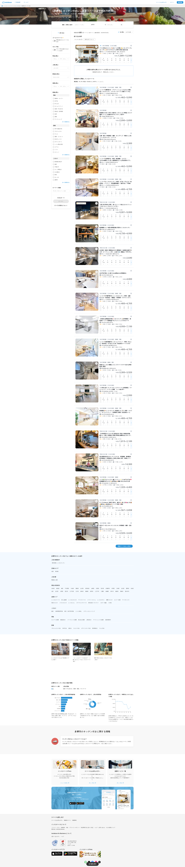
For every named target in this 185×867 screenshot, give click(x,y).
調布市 (82, 591)
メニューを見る (63, 782)
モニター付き (76, 628)
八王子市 (97, 591)
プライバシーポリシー (74, 827)
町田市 (91, 591)
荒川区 (102, 588)
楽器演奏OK (108, 619)
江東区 (117, 588)
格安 (52, 611)
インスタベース (6, 5)
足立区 (56, 591)
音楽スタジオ (54, 602)
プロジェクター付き (56, 628)
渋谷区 (53, 588)
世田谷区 (87, 588)
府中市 (112, 591)
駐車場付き (95, 628)
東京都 (19, 5)
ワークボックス (125, 599)
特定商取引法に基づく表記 (87, 827)
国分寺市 (127, 591)
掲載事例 (74, 820)
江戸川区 (72, 591)
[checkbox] (53, 98)
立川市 (77, 591)
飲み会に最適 (81, 619)
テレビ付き (101, 628)
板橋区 (107, 591)
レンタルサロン (101, 599)
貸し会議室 (64, 599)
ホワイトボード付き (86, 628)
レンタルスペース (55, 599)
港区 (62, 588)
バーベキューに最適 (72, 619)
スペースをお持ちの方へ (57, 820)
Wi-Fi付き (65, 628)
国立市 (66, 591)
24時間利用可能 (59, 611)
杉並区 (132, 588)
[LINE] (85, 862)
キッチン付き (13, 5)
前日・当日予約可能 (69, 611)
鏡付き (70, 628)
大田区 (61, 591)
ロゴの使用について (110, 827)
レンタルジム (71, 602)
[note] (99, 862)
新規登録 (180, 2)
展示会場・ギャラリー (93, 602)
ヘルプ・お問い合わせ (99, 827)
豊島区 (77, 588)
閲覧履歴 (18, 2)
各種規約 (63, 827)
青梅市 (121, 591)
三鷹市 (102, 591)
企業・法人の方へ (55, 836)
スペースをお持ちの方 (161, 2)
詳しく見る (91, 782)
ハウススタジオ (63, 602)
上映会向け (88, 619)
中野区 (113, 588)
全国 (52, 571)
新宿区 (57, 588)
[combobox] (98, 24)
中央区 (72, 588)
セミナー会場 (117, 599)
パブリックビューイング (89, 611)
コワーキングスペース (81, 602)
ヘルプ (26, 2)
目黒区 (97, 588)
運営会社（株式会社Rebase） (58, 829)
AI (131, 45)
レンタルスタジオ (72, 599)
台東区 (92, 588)
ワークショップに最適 (98, 619)
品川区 (82, 588)
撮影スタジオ (109, 599)
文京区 (122, 588)
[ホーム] (7, 2)
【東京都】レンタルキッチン (58, 562)
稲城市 (116, 591)
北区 (52, 591)
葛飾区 (86, 591)
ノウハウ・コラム (55, 827)
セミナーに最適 (55, 619)
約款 (67, 827)
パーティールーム (91, 599)
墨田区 (127, 588)
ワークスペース (82, 599)
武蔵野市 (108, 588)
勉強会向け (63, 619)
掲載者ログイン (67, 820)
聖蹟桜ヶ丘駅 (54, 580)
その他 (110, 602)
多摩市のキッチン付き (26, 5)
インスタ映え (78, 611)
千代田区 (67, 588)
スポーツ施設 (103, 602)
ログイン (172, 2)
